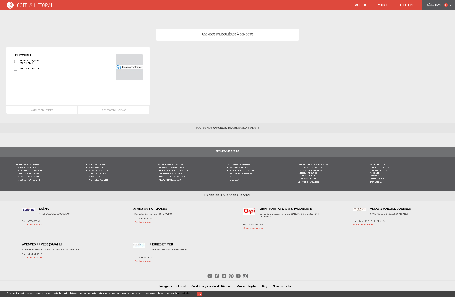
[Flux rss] (209, 278)
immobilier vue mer (95, 164)
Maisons (375, 176)
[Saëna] (28, 212)
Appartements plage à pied (313, 170)
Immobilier (374, 173)
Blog (264, 286)
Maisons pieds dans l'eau (171, 167)
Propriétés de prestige (241, 174)
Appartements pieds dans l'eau (174, 170)
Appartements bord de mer (31, 170)
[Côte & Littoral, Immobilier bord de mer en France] (30, 8)
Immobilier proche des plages (313, 164)
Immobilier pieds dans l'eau (170, 164)
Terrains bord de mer (28, 174)
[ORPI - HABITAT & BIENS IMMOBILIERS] (249, 213)
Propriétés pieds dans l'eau (172, 177)
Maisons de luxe (308, 179)
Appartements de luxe (311, 176)
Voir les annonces (42, 110)
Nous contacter (282, 286)
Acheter (360, 5)
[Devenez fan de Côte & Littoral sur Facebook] (217, 278)
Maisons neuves (379, 170)
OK (199, 294)
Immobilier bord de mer (27, 164)
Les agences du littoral (172, 286)
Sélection (436, 5)
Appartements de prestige (242, 170)
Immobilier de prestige (239, 164)
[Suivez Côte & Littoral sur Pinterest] (231, 278)
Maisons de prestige (240, 167)
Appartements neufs (381, 167)
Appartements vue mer (99, 170)
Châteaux (234, 180)
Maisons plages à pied (311, 167)
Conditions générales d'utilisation (211, 286)
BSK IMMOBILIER (23, 55)
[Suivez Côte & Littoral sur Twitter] (224, 278)
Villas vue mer (96, 177)
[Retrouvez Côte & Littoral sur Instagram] (245, 278)
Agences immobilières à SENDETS (227, 34)
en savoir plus (183, 293)
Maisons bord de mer (28, 167)
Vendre (383, 5)
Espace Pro (408, 5)
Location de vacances (308, 182)
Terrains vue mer (97, 174)
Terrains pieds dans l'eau (171, 174)
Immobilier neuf (377, 164)
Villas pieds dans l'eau (170, 180)
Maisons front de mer (29, 180)
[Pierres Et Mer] (139, 247)
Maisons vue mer (97, 167)
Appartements (377, 179)
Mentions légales (247, 286)
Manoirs (234, 177)
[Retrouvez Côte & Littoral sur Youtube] (238, 278)
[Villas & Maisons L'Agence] (359, 212)
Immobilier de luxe (307, 173)
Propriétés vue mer (98, 180)
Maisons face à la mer (28, 177)
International (375, 182)
